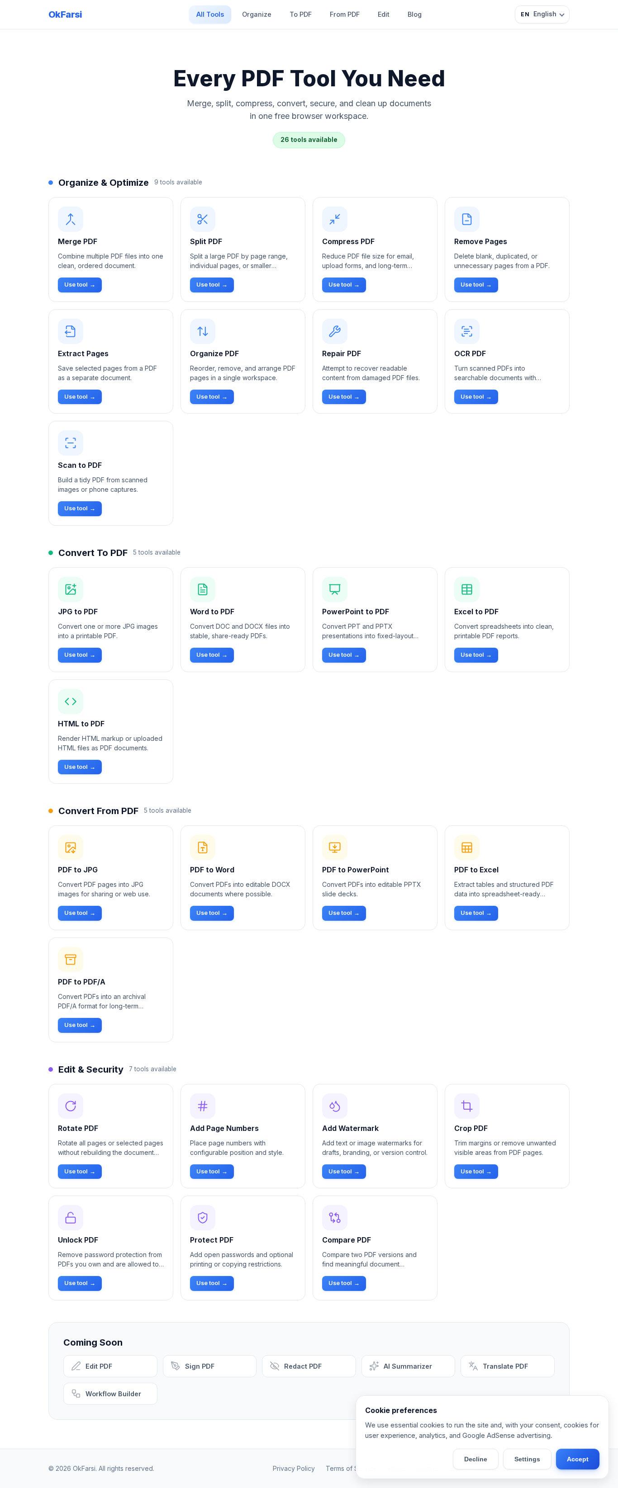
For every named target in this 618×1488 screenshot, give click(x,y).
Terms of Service (351, 1468)
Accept (578, 1459)
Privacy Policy (294, 1468)
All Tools (210, 14)
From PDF (345, 14)
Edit (384, 14)
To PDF (301, 14)
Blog (415, 14)
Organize (256, 14)
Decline (475, 1459)
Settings (527, 1459)
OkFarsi (65, 14)
